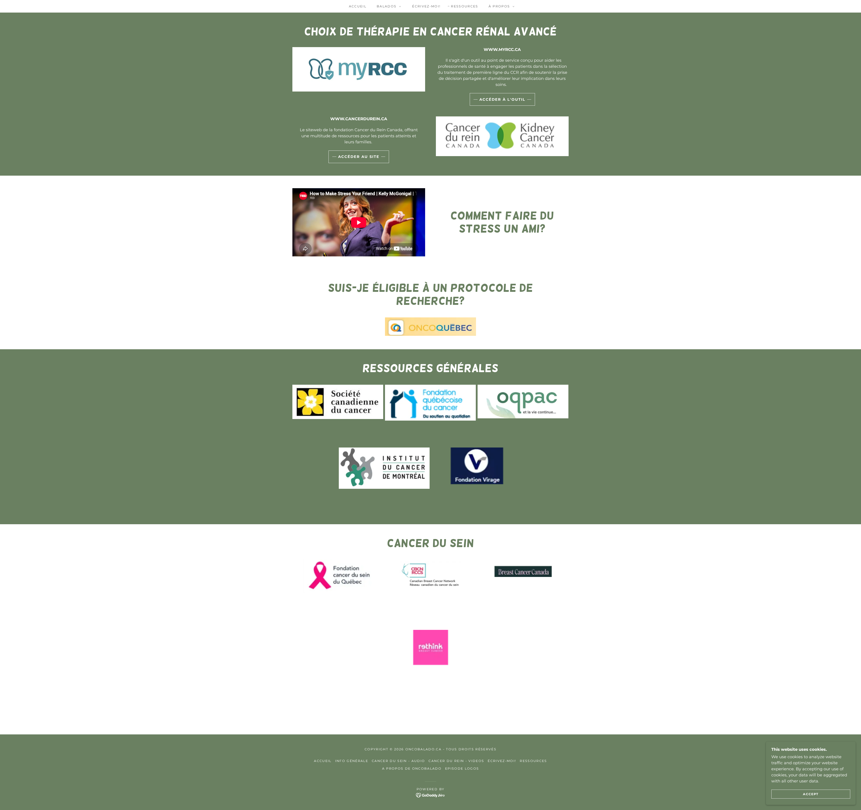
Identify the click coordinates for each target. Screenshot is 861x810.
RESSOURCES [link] (464, 6)
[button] (388, 6)
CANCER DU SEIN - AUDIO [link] (398, 761)
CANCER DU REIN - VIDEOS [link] (456, 761)
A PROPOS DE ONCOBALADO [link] (411, 768)
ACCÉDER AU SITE (358, 157)
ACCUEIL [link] (357, 6)
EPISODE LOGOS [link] (462, 768)
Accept (811, 794)
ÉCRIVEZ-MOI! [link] (426, 6)
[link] (430, 795)
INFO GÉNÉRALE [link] (351, 761)
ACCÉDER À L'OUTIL (502, 99)
